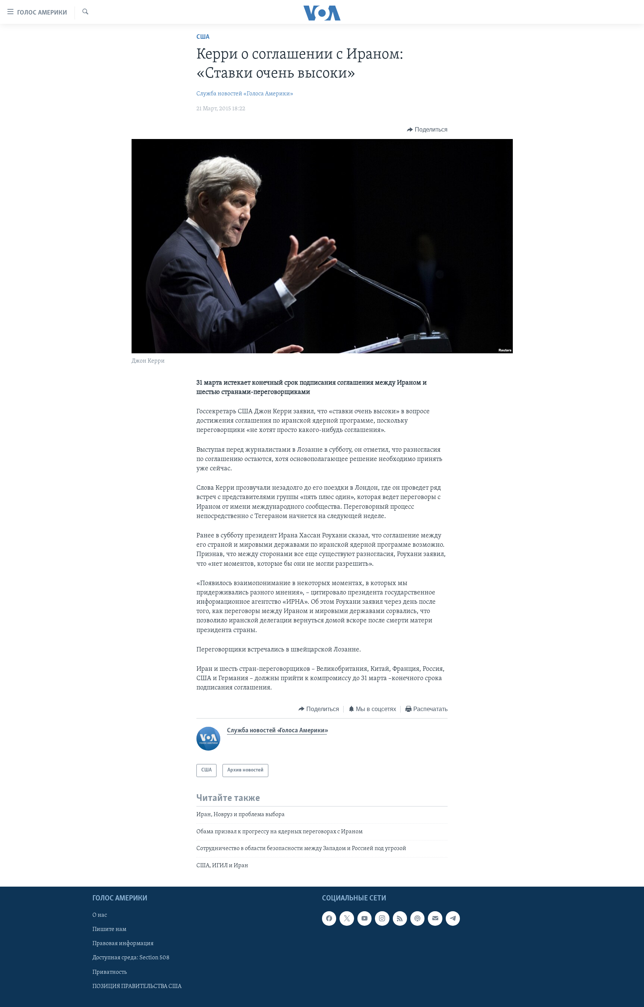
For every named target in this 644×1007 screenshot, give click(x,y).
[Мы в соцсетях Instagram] (382, 918)
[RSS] (400, 918)
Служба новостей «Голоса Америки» (244, 94)
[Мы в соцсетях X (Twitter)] (347, 918)
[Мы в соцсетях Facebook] (329, 918)
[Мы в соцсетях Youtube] (364, 918)
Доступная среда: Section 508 (131, 958)
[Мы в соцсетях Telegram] (453, 918)
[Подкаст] (417, 918)
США (202, 37)
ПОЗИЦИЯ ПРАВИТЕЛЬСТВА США (136, 986)
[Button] (427, 130)
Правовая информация (123, 944)
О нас (99, 915)
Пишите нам (109, 929)
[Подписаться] (435, 918)
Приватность (109, 972)
